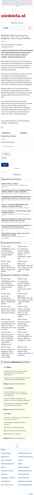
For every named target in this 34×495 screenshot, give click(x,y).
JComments (17, 168)
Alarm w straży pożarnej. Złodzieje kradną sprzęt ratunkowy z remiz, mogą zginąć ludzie (15, 205)
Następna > (24, 133)
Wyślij (5, 165)
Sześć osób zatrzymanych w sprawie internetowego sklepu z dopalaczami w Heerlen (8, 267)
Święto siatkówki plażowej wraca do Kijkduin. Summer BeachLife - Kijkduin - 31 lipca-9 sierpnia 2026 (16, 191)
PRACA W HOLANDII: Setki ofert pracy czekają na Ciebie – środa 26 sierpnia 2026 (25, 267)
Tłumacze (4, 474)
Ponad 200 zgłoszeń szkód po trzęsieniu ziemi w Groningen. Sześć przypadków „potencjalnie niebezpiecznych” (7, 339)
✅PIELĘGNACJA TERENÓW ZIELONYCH (14, 427)
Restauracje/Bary (23, 467)
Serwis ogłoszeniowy (25, 485)
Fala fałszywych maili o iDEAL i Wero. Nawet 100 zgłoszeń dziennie (8, 311)
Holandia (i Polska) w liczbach (10, 184)
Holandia (3, 41)
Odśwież (4, 158)
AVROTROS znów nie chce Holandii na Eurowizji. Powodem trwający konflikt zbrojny (8, 252)
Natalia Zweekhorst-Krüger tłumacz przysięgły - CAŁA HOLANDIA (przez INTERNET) (16, 404)
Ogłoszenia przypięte (25, 481)
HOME (5, 28)
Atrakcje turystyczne (7, 464)
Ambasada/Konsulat (24, 453)
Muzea (3, 467)
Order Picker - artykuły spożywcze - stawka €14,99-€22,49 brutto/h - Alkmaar (17, 418)
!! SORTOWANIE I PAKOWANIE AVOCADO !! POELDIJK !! (15, 423)
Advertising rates (23, 478)
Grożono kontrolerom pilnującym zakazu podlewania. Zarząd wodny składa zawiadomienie (8, 353)
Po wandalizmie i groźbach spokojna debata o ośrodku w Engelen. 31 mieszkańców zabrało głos (24, 253)
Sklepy (20, 464)
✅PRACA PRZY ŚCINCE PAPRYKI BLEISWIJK (15, 431)
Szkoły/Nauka (5, 481)
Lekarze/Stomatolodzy (25, 457)
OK (17, 6)
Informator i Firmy (7, 485)
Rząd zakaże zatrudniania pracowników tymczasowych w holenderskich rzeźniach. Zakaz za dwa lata (17, 219)
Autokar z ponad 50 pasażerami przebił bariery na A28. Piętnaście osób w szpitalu (24, 312)
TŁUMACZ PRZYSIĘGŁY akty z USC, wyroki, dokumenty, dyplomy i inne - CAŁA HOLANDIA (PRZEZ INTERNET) (16, 393)
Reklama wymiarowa (25, 471)
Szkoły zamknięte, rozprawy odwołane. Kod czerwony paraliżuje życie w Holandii (16, 234)
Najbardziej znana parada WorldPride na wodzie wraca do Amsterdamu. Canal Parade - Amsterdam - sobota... (16, 197)
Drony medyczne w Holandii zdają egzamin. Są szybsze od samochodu (25, 352)
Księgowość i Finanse (8, 478)
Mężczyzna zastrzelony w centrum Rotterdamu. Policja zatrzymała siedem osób (16, 211)
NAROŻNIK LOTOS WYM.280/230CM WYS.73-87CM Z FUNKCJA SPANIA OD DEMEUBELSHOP (17, 378)
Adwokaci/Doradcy (7, 471)
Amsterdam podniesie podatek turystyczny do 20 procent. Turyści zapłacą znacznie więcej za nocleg (8, 325)
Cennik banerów (23, 474)
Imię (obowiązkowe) (7, 142)
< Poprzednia (5, 133)
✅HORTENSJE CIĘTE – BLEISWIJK (12, 434)
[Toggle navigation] (30, 28)
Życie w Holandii (6, 460)
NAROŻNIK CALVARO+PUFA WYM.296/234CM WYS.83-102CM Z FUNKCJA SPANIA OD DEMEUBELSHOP (15, 372)
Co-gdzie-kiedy (6, 453)
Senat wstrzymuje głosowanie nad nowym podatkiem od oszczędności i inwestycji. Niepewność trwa (16, 226)
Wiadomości (5, 457)
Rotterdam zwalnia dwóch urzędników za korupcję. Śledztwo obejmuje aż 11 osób (25, 337)
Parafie (20, 460)
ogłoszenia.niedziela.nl (17, 384)
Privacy (30, 494)
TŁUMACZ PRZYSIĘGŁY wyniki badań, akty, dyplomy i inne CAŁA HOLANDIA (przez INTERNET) (17, 399)
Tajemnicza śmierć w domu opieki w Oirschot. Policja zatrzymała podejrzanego (24, 325)
